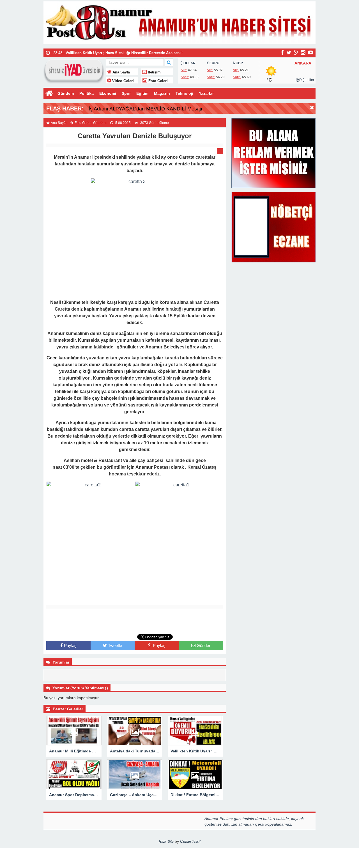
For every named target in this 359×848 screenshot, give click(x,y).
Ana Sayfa (120, 72)
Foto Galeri (157, 81)
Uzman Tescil (190, 842)
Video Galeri (122, 81)
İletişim (154, 72)
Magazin (162, 93)
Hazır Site (166, 842)
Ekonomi (107, 93)
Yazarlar (206, 93)
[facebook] (282, 52)
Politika (86, 93)
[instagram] (303, 52)
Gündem (65, 93)
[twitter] (288, 52)
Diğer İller (306, 80)
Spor (126, 93)
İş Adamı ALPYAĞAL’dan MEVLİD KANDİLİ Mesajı (145, 109)
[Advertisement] (134, 621)
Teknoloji (184, 93)
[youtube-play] (310, 52)
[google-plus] (296, 52)
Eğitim (142, 93)
